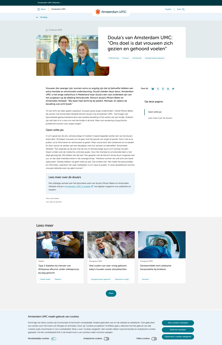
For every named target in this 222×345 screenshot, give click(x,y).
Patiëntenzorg (114, 58)
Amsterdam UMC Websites (49, 3)
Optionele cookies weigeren (178, 337)
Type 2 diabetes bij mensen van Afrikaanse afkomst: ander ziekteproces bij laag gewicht (58, 269)
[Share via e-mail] (173, 89)
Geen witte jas (155, 112)
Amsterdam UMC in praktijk (78, 187)
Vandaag (43, 17)
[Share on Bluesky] (153, 89)
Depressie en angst (122, 279)
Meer (111, 293)
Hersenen (145, 279)
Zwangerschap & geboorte (154, 58)
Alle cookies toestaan (178, 323)
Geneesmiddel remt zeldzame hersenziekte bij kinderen (155, 268)
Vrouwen (125, 58)
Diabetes (58, 279)
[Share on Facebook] (163, 89)
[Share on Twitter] (158, 89)
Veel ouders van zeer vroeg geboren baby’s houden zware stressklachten (108, 268)
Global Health (45, 279)
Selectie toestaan (178, 330)
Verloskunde (137, 58)
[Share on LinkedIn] (168, 89)
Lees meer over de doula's (160, 118)
